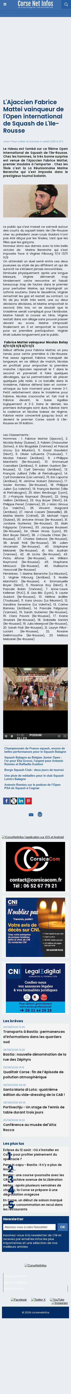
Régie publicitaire (16, 1276)
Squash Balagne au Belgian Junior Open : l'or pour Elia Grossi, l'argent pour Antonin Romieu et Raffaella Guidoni (33, 761)
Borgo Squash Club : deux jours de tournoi (34, 770)
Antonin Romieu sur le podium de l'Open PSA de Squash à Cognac (32, 786)
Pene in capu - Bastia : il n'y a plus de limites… (32, 1167)
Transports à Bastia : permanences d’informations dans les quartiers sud (34, 1036)
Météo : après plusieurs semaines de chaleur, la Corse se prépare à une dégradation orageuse (32, 1190)
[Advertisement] (35, 54)
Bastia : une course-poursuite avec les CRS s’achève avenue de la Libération (33, 1177)
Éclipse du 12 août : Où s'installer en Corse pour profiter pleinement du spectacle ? (31, 1154)
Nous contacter (14, 1289)
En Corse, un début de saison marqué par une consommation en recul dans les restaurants (33, 1204)
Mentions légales (15, 1282)
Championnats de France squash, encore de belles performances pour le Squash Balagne (35, 750)
